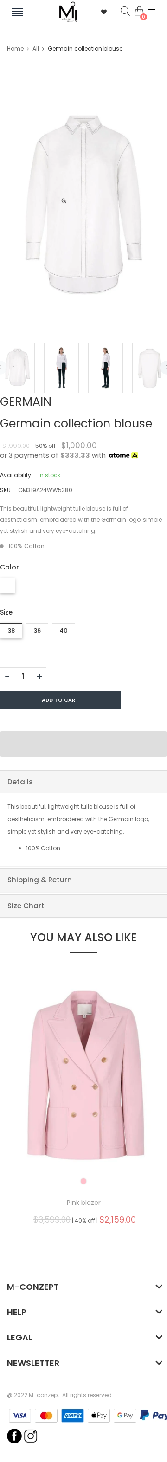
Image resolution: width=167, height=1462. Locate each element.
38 (11, 630)
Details (20, 782)
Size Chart (26, 906)
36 (37, 630)
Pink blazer (84, 1202)
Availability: (16, 475)
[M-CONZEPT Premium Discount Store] (68, 12)
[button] (83, 744)
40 (63, 630)
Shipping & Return (39, 880)
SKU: (6, 490)
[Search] (118, 11)
